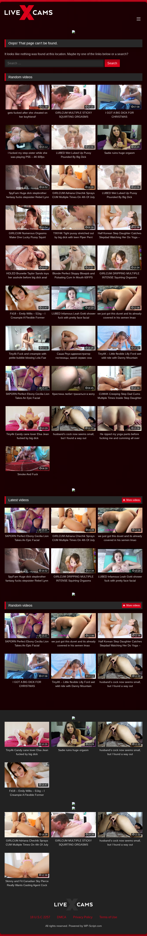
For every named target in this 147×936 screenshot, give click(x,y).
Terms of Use (108, 917)
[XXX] (73, 13)
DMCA (61, 917)
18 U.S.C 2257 (40, 917)
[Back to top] (135, 924)
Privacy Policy (82, 917)
